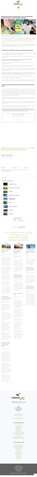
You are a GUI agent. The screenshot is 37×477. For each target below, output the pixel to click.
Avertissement (18, 470)
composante (16, 149)
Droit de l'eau (7, 232)
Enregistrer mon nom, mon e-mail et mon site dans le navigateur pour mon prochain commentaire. (15, 169)
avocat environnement (4, 149)
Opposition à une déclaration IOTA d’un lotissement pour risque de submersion (6, 250)
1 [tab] (16, 389)
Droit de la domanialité (18, 452)
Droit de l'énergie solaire (14, 232)
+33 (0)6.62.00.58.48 (20, 220)
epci (23, 149)
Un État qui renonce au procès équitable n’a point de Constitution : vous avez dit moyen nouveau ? (30, 287)
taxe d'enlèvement (18, 150)
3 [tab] (19, 389)
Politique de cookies (18, 469)
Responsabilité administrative (18, 446)
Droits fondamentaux (18, 457)
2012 (21, 148)
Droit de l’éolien (18, 429)
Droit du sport (18, 450)
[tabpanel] (6, 313)
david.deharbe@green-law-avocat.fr (18, 116)
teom (22, 150)
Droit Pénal (18, 459)
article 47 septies (25, 148)
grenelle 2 (26, 149)
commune (12, 149)
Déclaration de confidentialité (18, 467)
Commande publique (18, 453)
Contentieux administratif (18, 448)
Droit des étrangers (18, 456)
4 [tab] (20, 389)
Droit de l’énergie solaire (18, 431)
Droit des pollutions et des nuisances (14, 237)
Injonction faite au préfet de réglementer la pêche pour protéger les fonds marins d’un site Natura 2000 (6, 297)
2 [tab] (17, 389)
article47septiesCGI (17, 53)
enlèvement (21, 149)
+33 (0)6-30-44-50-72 (18, 414)
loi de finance (5, 150)
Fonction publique (18, 449)
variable (24, 150)
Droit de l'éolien (22, 232)
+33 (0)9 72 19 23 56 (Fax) (18, 415)
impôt (2, 150)
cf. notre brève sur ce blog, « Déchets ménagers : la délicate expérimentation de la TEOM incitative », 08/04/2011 (18, 41)
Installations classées (25, 237)
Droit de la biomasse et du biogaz (18, 432)
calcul (10, 149)
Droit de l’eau (18, 435)
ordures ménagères (11, 150)
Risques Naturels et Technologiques (18, 438)
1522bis (19, 148)
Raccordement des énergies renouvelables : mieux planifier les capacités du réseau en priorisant (18, 276)
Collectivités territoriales (18, 445)
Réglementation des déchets (10, 148)
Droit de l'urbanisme (29, 232)
